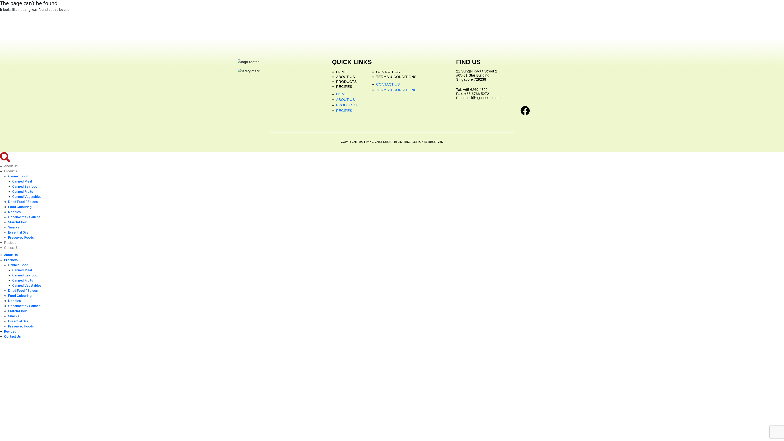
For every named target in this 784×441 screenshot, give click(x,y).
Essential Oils (18, 232)
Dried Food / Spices (23, 202)
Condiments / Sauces (24, 217)
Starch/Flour (17, 222)
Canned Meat (22, 181)
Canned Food (18, 176)
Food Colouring (20, 207)
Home (341, 72)
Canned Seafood (25, 186)
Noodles (14, 212)
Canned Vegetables (26, 197)
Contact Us (388, 72)
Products (346, 82)
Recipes (344, 87)
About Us (345, 77)
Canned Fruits (22, 192)
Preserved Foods (21, 237)
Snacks (13, 227)
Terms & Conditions (396, 77)
